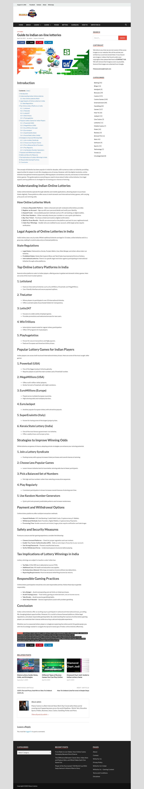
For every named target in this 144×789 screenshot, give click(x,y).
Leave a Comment (39, 38)
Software (97, 142)
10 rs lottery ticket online (32, 633)
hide (28, 91)
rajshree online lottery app (49, 640)
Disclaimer (96, 776)
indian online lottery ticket (71, 637)
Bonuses (97, 93)
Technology (98, 149)
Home (21, 25)
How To (85, 25)
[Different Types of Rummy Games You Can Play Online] (53, 666)
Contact (39, 4)
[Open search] (125, 25)
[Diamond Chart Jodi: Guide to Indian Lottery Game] (78, 666)
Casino (36, 25)
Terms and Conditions (100, 773)
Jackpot (96, 116)
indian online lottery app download (30, 637)
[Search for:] (110, 38)
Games (46, 25)
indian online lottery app (65, 635)
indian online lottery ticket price (29, 638)
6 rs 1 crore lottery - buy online (77, 633)
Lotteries (20, 31)
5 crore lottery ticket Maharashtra (54, 633)
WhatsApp (51, 4)
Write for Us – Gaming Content (103, 769)
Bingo (28, 25)
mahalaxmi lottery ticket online (28, 640)
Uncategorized (99, 156)
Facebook (32, 4)
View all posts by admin (40, 714)
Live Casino (98, 119)
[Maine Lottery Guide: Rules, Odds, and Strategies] (28, 666)
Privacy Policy (97, 762)
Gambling (75, 25)
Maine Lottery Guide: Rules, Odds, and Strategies (27, 676)
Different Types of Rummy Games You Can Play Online (52, 676)
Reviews (97, 133)
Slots (95, 139)
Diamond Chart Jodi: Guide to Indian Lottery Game (78, 676)
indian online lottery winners (51, 638)
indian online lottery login (52, 637)
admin (30, 38)
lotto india (81, 638)
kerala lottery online (69, 638)
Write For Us (95, 25)
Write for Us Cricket (99, 766)
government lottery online (47, 635)
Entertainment (99, 103)
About (44, 4)
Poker (56, 25)
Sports (96, 146)
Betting (65, 25)
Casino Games (99, 99)
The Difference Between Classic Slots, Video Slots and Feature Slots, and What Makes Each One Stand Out (71, 760)
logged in (29, 731)
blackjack (97, 89)
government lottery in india (27, 635)
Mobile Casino (99, 126)
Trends (96, 152)
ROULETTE (98, 136)
